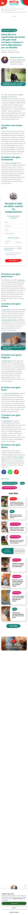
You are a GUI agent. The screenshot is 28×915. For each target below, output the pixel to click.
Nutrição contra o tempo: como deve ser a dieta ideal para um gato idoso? (17, 583)
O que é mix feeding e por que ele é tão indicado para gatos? (18, 598)
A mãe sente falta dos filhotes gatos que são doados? (16, 516)
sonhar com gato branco (9, 320)
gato (23, 115)
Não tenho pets (8, 242)
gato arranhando (11, 163)
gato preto (21, 280)
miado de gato (7, 421)
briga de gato (6, 361)
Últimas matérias (19, 551)
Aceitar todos (14, 903)
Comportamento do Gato (9, 30)
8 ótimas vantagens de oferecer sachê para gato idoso (18, 565)
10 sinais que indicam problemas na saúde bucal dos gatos (18, 615)
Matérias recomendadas (7, 551)
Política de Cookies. (18, 899)
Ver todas (13, 625)
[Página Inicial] (14, 3)
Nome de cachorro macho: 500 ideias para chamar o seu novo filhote (17, 541)
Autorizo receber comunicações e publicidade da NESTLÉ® (13, 253)
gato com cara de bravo (11, 393)
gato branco (6, 310)
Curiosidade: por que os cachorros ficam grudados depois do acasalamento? (17, 503)
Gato (22, 483)
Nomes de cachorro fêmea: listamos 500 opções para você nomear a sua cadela (17, 529)
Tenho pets (18, 242)
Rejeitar (14, 908)
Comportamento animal (9, 488)
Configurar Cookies (14, 912)
